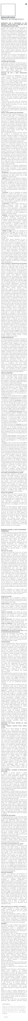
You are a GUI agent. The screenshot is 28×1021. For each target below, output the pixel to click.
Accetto (6, 1017)
